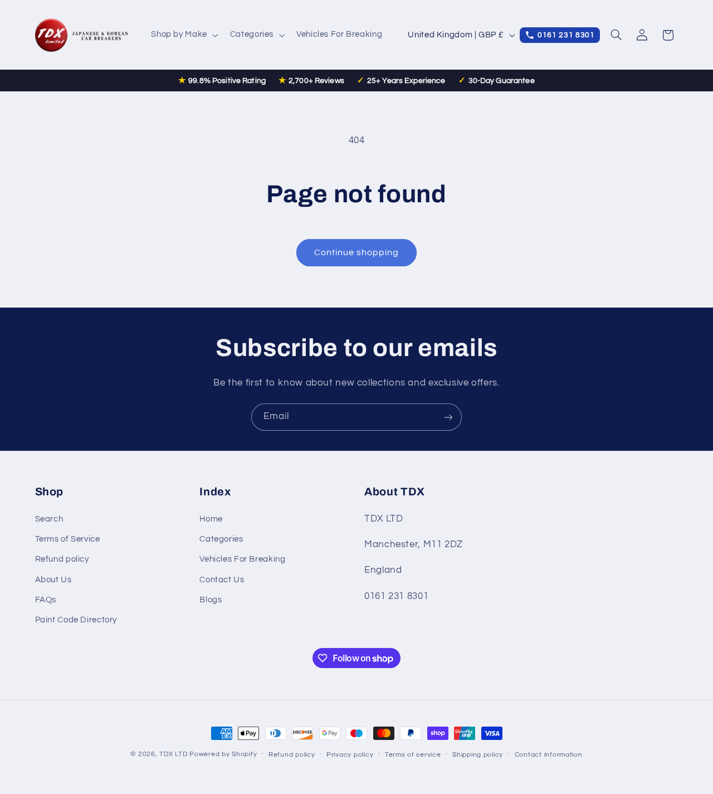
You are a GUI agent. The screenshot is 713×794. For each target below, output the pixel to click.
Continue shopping (356, 252)
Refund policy (62, 560)
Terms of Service (67, 539)
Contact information (549, 755)
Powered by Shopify (223, 754)
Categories (221, 539)
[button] (183, 35)
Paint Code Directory (76, 620)
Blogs (210, 600)
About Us (53, 580)
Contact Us (221, 580)
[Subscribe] (448, 417)
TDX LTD (173, 754)
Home (211, 519)
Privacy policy (349, 755)
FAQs (46, 600)
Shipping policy (477, 755)
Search (49, 519)
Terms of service (413, 755)
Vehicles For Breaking (242, 560)
